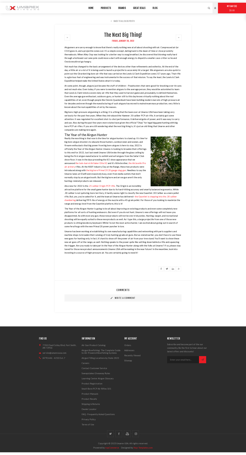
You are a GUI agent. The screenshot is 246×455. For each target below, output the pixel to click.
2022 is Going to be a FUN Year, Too (179, 37)
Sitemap (128, 360)
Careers (85, 363)
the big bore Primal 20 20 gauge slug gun (106, 170)
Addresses (129, 350)
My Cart (231, 8)
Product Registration (92, 383)
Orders (127, 345)
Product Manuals (90, 393)
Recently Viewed (132, 355)
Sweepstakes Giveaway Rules (96, 373)
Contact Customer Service (94, 368)
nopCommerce (112, 447)
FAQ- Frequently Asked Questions (98, 414)
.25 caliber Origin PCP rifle (102, 186)
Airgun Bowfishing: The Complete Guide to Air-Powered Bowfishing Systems (101, 351)
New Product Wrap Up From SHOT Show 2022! (67, 37)
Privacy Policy (89, 419)
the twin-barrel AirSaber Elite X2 (91, 163)
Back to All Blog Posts (124, 21)
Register (217, 11)
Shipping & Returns (91, 404)
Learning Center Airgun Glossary (98, 378)
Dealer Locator (89, 409)
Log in (217, 5)
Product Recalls (89, 399)
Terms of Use (88, 424)
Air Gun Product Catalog (94, 345)
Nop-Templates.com (143, 447)
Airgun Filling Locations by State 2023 (100, 358)
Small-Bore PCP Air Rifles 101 (96, 388)
